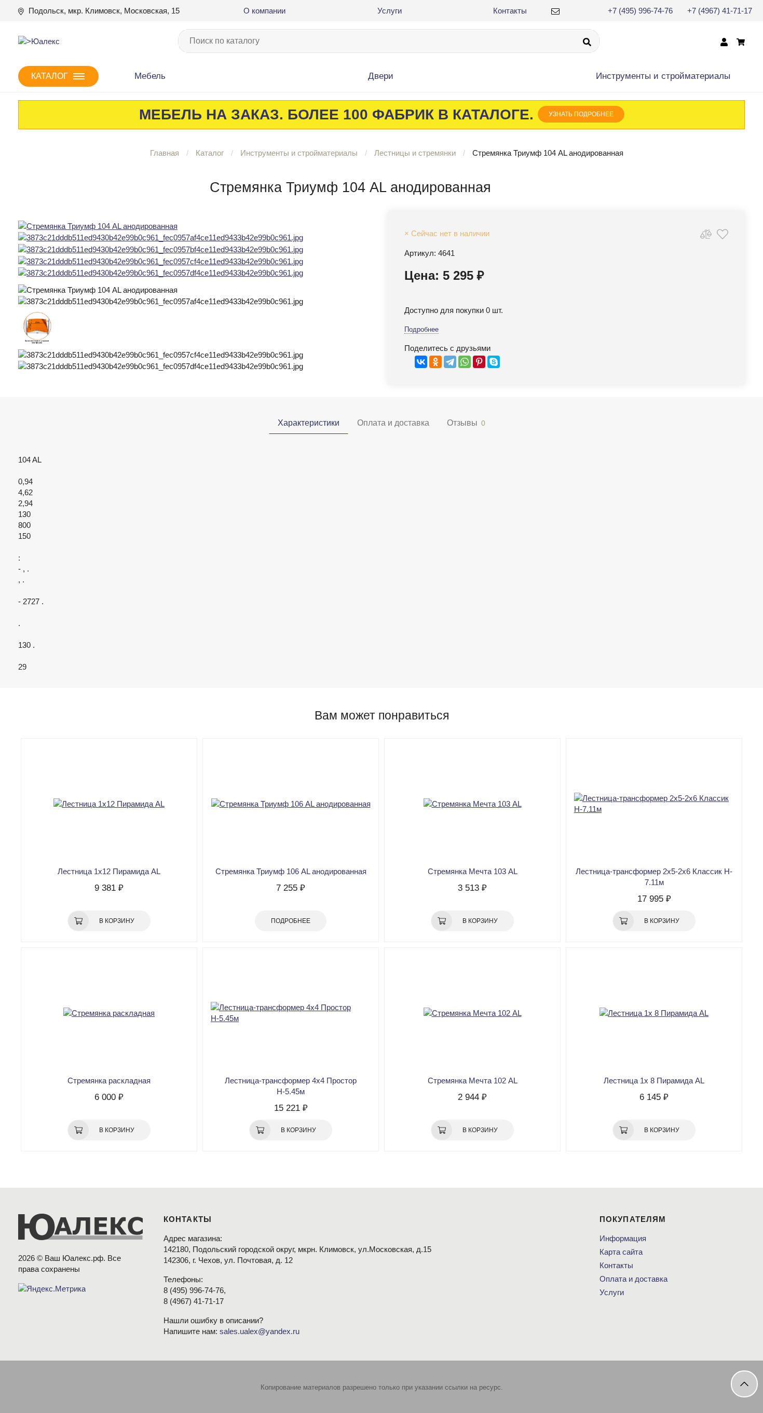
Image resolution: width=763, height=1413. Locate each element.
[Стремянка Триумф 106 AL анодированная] (291, 803)
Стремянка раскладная (109, 1080)
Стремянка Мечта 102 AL (472, 1080)
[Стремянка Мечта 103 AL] (472, 803)
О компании (264, 10)
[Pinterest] (479, 362)
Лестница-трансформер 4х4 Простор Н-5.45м (291, 1086)
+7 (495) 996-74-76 (640, 10)
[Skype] (493, 362)
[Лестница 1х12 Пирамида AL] (109, 803)
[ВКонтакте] (421, 362)
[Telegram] (450, 362)
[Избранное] (722, 234)
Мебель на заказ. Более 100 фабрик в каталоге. (376, 114)
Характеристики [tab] (308, 422)
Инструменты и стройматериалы (299, 152)
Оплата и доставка (633, 1278)
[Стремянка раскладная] (109, 1013)
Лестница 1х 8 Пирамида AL (654, 1080)
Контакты (510, 10)
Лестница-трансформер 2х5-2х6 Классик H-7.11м (654, 877)
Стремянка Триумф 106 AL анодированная (290, 871)
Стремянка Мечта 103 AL (472, 871)
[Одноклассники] (435, 362)
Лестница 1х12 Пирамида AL (109, 871)
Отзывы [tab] (466, 422)
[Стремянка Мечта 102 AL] (472, 1013)
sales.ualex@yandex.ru (259, 1331)
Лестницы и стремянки (415, 152)
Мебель (150, 76)
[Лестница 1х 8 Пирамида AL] (654, 1013)
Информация (623, 1238)
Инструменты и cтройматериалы (663, 76)
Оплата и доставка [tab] (393, 422)
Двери (380, 76)
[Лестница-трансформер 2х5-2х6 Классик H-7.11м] (654, 803)
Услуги (389, 10)
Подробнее (421, 329)
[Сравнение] (706, 234)
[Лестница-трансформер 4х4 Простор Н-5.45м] (291, 1013)
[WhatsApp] (464, 362)
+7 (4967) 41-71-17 (719, 10)
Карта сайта (621, 1251)
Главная (164, 152)
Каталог (210, 152)
